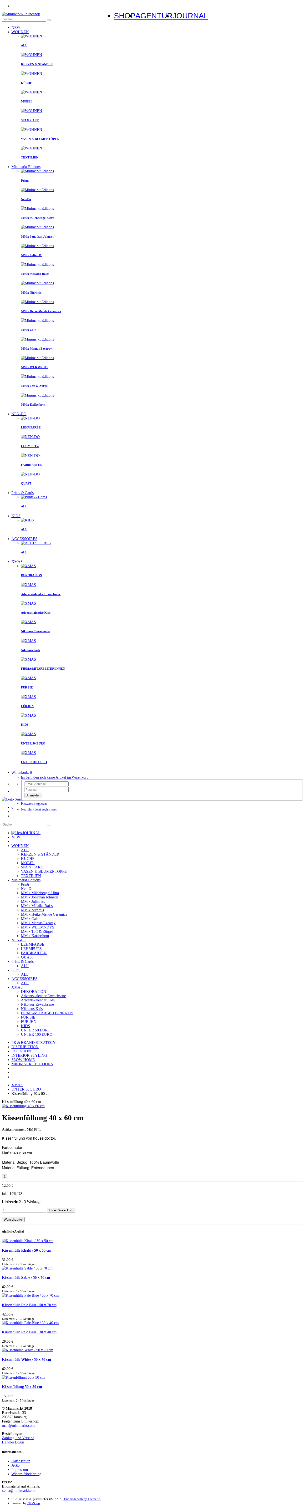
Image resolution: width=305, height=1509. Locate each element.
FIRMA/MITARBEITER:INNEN (47, 1013)
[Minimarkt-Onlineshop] (21, 14)
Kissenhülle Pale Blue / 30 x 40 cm (29, 1332)
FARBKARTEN (34, 953)
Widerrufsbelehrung (26, 1474)
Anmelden (33, 795)
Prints (25, 884)
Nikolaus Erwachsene (37, 1004)
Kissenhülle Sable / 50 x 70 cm (26, 1277)
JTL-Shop (33, 1503)
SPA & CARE (32, 867)
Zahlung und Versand (18, 1438)
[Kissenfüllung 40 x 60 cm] (23, 1106)
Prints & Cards (22, 493)
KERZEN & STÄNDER (40, 854)
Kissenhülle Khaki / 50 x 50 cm (26, 1250)
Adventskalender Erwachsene (43, 996)
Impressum (19, 1470)
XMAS (17, 562)
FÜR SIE (28, 1017)
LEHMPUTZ (31, 949)
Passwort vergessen (34, 803)
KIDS (15, 516)
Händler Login (13, 1442)
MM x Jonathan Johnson (39, 897)
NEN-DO (18, 414)
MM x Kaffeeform (35, 936)
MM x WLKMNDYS (37, 927)
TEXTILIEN (31, 876)
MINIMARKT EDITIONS (32, 1064)
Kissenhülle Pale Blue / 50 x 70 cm (29, 1305)
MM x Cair (29, 919)
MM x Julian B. (33, 901)
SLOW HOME (23, 1060)
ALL (25, 850)
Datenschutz (20, 1461)
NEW (15, 27)
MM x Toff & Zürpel (37, 931)
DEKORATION (33, 991)
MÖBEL (28, 863)
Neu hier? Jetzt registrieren (39, 809)
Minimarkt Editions (26, 167)
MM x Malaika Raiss (37, 906)
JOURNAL (32, 833)
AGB (15, 1465)
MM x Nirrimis (32, 910)
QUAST (27, 957)
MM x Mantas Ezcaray (38, 923)
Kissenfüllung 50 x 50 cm (22, 1387)
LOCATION (21, 1051)
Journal (190, 15)
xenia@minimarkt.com (19, 1491)
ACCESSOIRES (24, 539)
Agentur (154, 15)
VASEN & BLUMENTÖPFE (44, 871)
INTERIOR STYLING (29, 1055)
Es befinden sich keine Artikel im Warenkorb (54, 777)
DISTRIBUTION (25, 1047)
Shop (124, 15)
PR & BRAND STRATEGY (33, 1042)
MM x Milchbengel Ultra (40, 893)
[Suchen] (49, 20)
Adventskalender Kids (38, 1000)
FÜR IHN (28, 1022)
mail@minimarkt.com (18, 1425)
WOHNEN (20, 32)
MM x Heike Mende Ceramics (44, 914)
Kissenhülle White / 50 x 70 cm (26, 1359)
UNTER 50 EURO (36, 1030)
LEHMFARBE (32, 944)
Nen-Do (27, 889)
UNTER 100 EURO (36, 1034)
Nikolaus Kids (32, 1009)
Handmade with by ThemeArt (82, 1499)
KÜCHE (28, 858)
